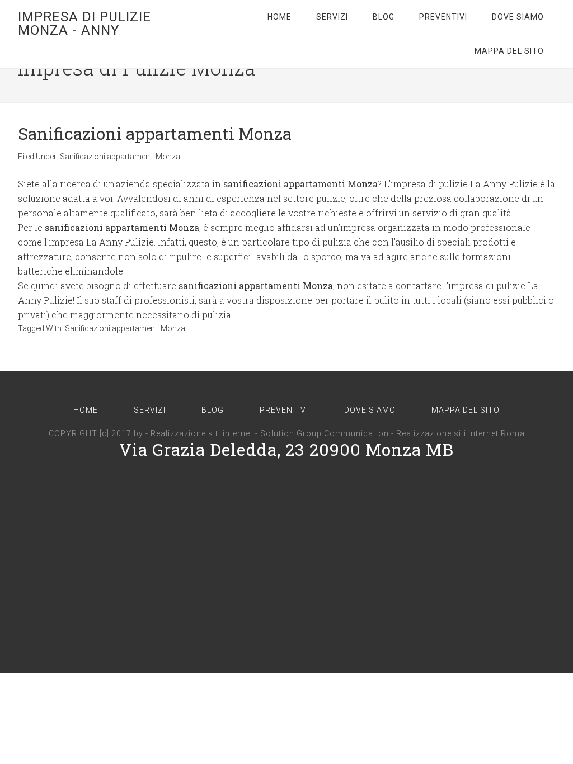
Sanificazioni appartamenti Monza (155, 133)
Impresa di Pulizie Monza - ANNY (84, 23)
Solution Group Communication (324, 433)
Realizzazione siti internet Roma (460, 433)
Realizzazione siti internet (202, 433)
